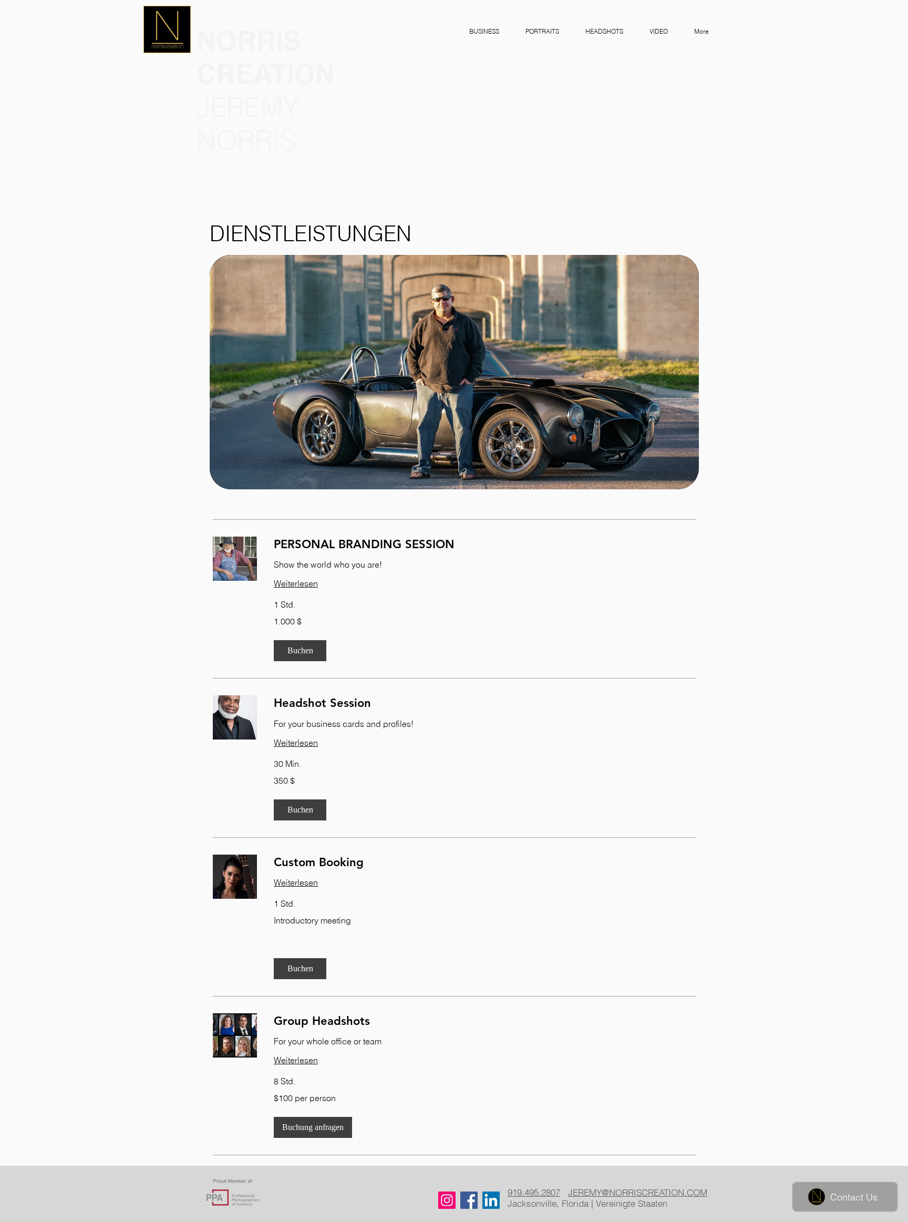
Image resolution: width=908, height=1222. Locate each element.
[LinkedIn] (491, 1200)
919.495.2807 (534, 1192)
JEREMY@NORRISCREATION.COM (637, 1192)
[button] (300, 650)
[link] (485, 544)
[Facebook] (469, 1200)
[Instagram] (447, 1200)
